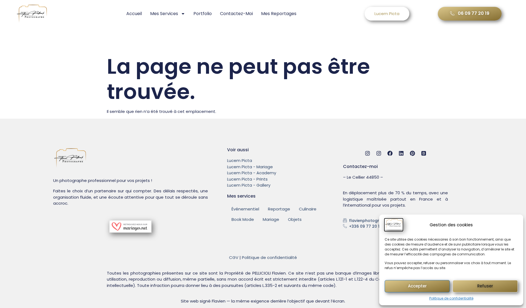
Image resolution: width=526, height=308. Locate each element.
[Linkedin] (401, 153)
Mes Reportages (278, 13)
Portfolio (202, 13)
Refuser (485, 286)
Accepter (417, 286)
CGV (233, 257)
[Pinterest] (412, 153)
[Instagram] (367, 153)
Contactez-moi (236, 13)
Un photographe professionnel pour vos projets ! (102, 180)
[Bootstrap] (423, 153)
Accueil (134, 13)
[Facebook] (390, 153)
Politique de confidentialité (451, 298)
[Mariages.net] (130, 231)
